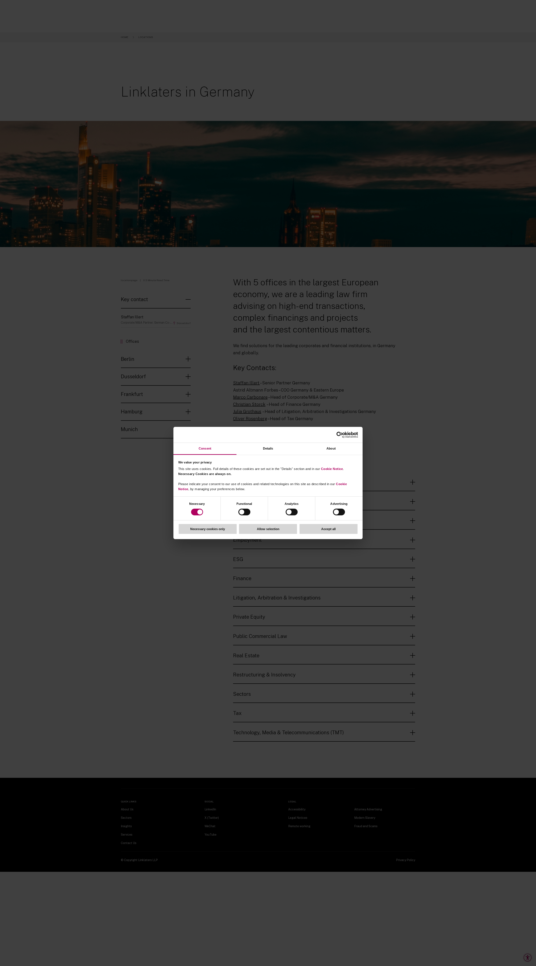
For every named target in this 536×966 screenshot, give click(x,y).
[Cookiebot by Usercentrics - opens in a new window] (339, 434)
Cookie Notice (332, 469)
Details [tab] (268, 448)
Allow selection (268, 529)
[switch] (244, 512)
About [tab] (331, 448)
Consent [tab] (205, 448)
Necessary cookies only (207, 529)
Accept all (328, 529)
